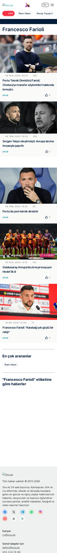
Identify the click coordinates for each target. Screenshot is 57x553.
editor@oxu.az (11, 547)
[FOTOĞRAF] (28, 241)
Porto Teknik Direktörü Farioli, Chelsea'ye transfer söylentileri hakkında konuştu (28, 85)
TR (44, 5)
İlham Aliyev (10, 364)
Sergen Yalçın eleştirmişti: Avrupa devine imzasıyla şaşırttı (28, 143)
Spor (5, 95)
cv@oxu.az (9, 534)
